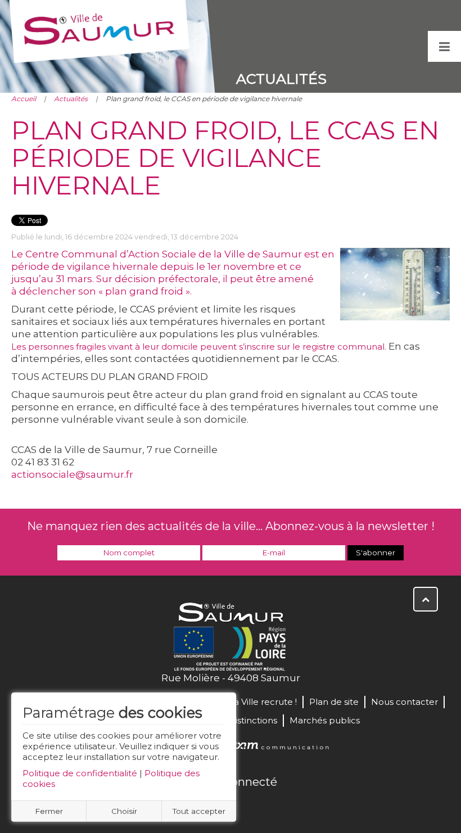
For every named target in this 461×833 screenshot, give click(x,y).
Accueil (23, 98)
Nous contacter (404, 701)
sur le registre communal (331, 346)
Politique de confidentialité (79, 773)
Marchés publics (325, 720)
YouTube (243, 806)
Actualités (71, 98)
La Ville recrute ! (263, 701)
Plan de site (334, 701)
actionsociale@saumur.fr (72, 474)
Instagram (267, 806)
